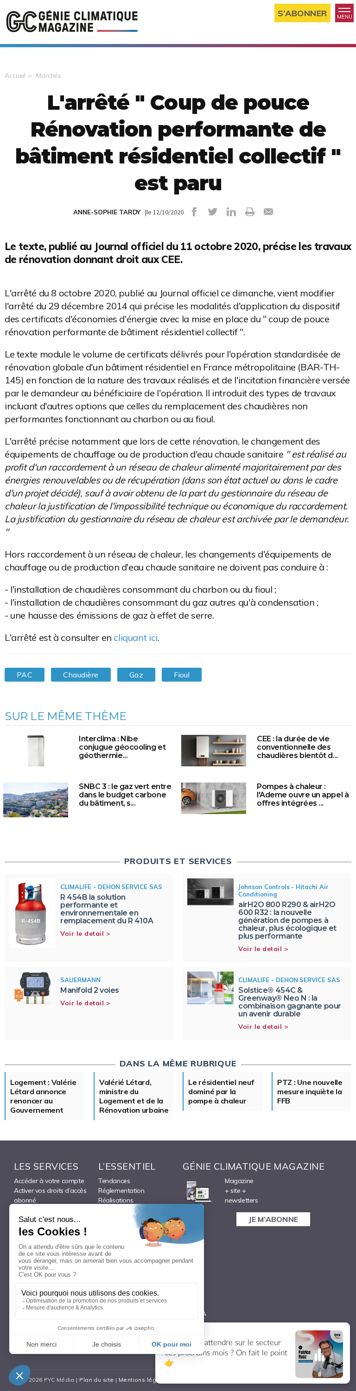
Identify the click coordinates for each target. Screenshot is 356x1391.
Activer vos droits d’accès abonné (50, 1195)
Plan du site (96, 1379)
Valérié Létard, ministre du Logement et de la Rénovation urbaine (134, 1096)
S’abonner (302, 13)
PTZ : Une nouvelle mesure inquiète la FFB (310, 1091)
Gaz (136, 674)
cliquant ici (135, 637)
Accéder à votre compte (49, 1181)
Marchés (48, 75)
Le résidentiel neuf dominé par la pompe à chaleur (221, 1091)
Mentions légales (144, 1379)
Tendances (114, 1181)
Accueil (15, 75)
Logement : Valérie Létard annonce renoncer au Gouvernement (43, 1096)
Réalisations (115, 1200)
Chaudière (80, 674)
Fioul (182, 674)
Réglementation (121, 1190)
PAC (24, 674)
